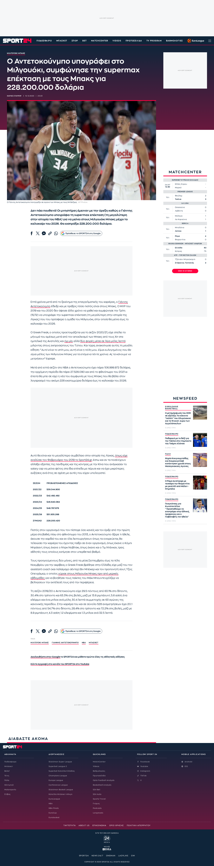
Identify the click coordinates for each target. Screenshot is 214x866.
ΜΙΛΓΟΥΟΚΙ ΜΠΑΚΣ (40, 643)
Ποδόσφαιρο (44, 41)
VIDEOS (117, 41)
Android (188, 762)
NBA (84, 643)
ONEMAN (110, 856)
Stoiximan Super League (60, 762)
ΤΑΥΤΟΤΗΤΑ (69, 825)
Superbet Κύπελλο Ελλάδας (62, 771)
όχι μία (68, 341)
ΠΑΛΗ (168, 454)
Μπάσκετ (61, 41)
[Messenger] (44, 233)
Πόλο (6, 780)
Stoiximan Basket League (61, 789)
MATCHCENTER (99, 41)
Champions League (58, 776)
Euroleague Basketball (195, 41)
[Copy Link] (50, 233)
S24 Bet (96, 789)
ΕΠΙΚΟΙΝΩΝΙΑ (99, 825)
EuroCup (53, 813)
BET (84, 41)
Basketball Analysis (102, 785)
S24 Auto (97, 794)
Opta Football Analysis (103, 780)
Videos (96, 766)
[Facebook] (32, 233)
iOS (186, 766)
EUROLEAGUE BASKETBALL (171, 408)
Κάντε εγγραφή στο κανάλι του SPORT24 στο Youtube (60, 664)
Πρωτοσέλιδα (99, 776)
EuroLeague (54, 799)
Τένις (6, 776)
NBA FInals (54, 808)
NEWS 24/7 (97, 856)
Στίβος (7, 794)
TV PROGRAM (154, 41)
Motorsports (10, 789)
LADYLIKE (123, 856)
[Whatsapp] (56, 233)
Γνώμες (96, 803)
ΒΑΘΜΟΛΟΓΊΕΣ (174, 41)
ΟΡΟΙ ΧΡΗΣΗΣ (116, 825)
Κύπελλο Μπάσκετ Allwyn (60, 794)
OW (133, 856)
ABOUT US (84, 825)
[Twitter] (38, 233)
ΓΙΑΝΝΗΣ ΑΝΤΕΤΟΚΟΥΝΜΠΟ (65, 643)
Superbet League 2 (58, 766)
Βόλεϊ (6, 771)
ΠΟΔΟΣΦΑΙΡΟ (171, 434)
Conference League (58, 785)
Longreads (98, 813)
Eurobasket (54, 817)
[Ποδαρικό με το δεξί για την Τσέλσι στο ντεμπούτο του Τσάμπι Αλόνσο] (200, 440)
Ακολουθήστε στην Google (45, 657)
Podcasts (97, 808)
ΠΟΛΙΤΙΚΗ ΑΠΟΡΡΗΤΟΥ (139, 825)
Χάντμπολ (9, 785)
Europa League (56, 780)
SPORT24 (84, 856)
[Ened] (107, 849)
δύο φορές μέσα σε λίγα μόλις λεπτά (102, 341)
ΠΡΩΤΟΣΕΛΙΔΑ (134, 41)
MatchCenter (99, 762)
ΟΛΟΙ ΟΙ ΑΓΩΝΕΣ (185, 271)
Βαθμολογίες (99, 771)
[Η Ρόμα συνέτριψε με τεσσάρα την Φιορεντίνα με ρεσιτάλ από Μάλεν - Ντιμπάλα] (200, 483)
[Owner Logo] (107, 839)
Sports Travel (99, 799)
